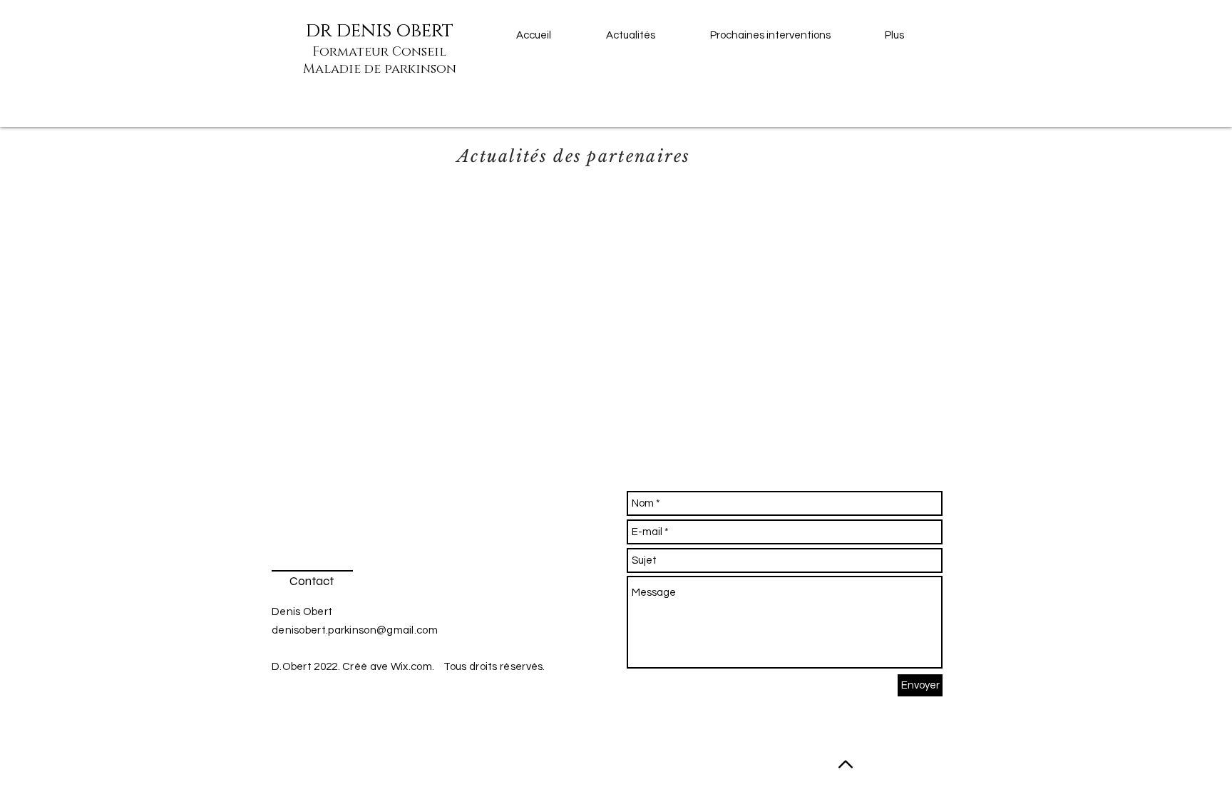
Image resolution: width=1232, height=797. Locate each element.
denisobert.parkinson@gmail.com (355, 630)
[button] (786, 36)
